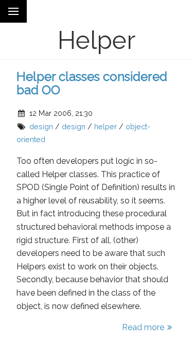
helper (105, 126)
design (41, 126)
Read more (143, 327)
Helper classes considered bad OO (91, 83)
